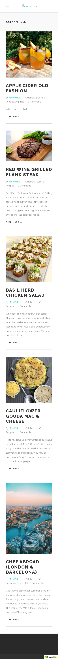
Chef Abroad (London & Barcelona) (22, 567)
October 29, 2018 (34, 97)
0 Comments (34, 101)
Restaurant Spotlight (16, 583)
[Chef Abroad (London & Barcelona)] (29, 518)
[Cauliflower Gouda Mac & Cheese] (29, 380)
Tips (22, 101)
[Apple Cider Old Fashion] (29, 54)
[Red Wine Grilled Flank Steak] (29, 146)
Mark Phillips (15, 97)
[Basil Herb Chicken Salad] (29, 259)
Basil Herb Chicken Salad (25, 293)
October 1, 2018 (33, 302)
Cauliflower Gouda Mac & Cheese (23, 416)
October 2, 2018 (33, 181)
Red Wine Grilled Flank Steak (29, 172)
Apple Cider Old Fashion (27, 88)
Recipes (10, 185)
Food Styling (12, 101)
